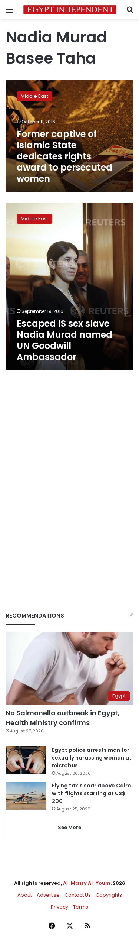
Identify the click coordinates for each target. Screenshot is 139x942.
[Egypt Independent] (69, 9)
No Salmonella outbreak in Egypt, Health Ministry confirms (63, 717)
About (24, 895)
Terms (80, 906)
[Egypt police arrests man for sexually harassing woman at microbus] (26, 760)
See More (69, 827)
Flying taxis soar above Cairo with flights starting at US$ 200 (91, 793)
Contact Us (77, 895)
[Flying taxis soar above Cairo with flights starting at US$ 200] (26, 796)
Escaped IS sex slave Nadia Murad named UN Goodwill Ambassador (64, 340)
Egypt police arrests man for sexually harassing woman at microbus (92, 757)
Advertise (48, 895)
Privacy (59, 906)
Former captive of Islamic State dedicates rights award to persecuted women (64, 156)
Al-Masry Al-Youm (86, 883)
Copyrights (109, 895)
